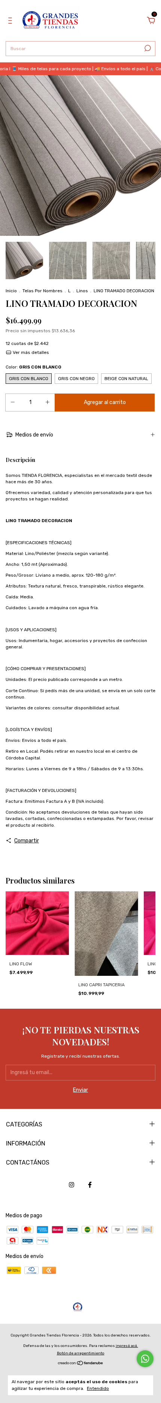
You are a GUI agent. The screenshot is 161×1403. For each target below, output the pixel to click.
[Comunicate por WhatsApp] (145, 1358)
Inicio (11, 290)
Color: (33, 367)
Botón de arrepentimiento (80, 1353)
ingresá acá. (127, 1346)
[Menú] (11, 21)
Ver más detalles (30, 352)
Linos (82, 290)
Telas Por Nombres (42, 290)
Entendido (98, 1388)
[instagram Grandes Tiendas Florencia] (72, 1185)
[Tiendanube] (80, 1364)
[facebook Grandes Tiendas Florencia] (90, 1185)
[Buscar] (147, 48)
